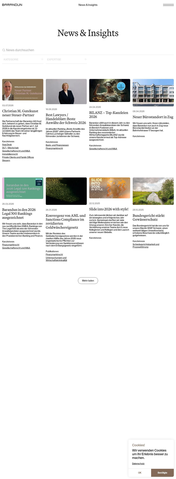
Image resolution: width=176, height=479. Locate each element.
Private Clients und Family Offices (18, 157)
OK (139, 473)
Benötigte (162, 473)
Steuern (6, 160)
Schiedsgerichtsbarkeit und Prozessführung (146, 245)
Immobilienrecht (10, 154)
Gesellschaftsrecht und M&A (16, 151)
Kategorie (11, 59)
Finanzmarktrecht (54, 148)
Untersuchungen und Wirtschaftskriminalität (56, 259)
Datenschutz (138, 464)
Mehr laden (88, 280)
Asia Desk (7, 145)
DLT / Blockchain (10, 148)
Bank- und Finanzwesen (57, 145)
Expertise (54, 59)
